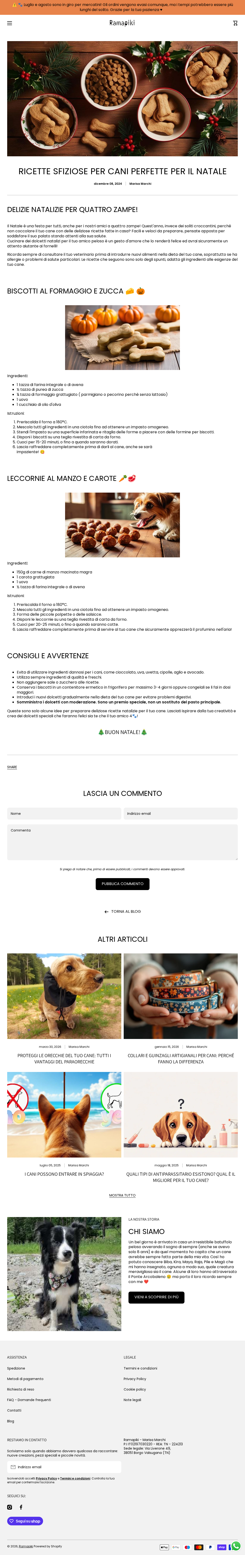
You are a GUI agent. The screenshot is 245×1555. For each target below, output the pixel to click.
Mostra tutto (122, 1195)
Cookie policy (135, 1389)
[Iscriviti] (115, 1467)
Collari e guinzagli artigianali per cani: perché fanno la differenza (181, 1058)
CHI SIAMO (146, 1231)
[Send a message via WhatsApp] (236, 1546)
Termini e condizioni (140, 1368)
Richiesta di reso (20, 1389)
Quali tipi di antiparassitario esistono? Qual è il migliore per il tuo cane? (180, 1177)
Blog (10, 1421)
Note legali (132, 1399)
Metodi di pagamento (25, 1378)
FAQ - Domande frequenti (29, 1399)
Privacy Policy (135, 1378)
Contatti (14, 1410)
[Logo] (122, 23)
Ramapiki (26, 1546)
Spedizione (16, 1368)
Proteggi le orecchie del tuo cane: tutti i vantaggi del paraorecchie (64, 1058)
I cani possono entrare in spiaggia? (64, 1174)
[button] (12, 767)
